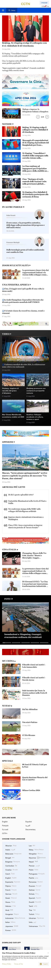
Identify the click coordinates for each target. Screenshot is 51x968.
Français (5, 825)
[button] (38, 117)
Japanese (11, 926)
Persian (34, 865)
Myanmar (37, 857)
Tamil (33, 906)
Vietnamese (37, 926)
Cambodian (11, 865)
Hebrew (10, 906)
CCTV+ (4, 833)
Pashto (33, 878)
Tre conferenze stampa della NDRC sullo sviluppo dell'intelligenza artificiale (24, 510)
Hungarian (12, 914)
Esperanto (12, 882)
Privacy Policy (6, 964)
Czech (10, 874)
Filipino (10, 886)
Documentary (31, 829)
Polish (33, 869)
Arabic (10, 849)
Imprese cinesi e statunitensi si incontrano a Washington (25, 518)
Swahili (35, 902)
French (10, 890)
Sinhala (34, 894)
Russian (35, 886)
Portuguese (36, 874)
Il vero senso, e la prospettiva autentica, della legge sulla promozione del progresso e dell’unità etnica (25, 225)
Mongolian (36, 853)
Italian (10, 922)
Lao (32, 845)
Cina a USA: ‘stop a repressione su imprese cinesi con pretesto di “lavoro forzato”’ (25, 526)
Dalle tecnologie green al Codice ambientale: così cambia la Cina (25, 251)
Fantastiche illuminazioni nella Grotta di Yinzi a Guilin (27, 502)
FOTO (7, 599)
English (5, 822)
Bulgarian (12, 861)
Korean (10, 930)
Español (29, 822)
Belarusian (13, 853)
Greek (11, 898)
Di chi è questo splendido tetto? (21, 495)
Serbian (34, 890)
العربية (28, 825)
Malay (36, 849)
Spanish (35, 898)
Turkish (34, 914)
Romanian (35, 882)
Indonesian (15, 918)
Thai (32, 910)
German (11, 894)
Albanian (10, 845)
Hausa (10, 902)
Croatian (11, 869)
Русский (5, 829)
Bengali (9, 857)
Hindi (9, 910)
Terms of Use (18, 964)
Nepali (33, 861)
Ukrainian (36, 918)
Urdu (32, 922)
